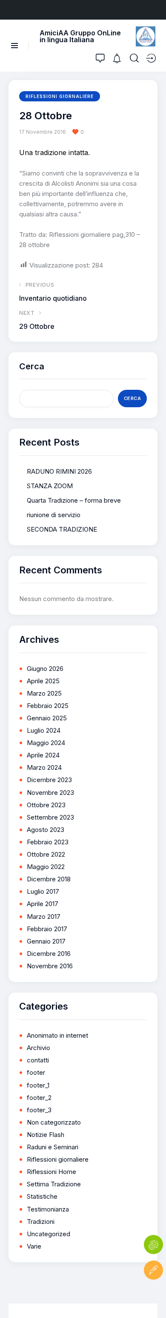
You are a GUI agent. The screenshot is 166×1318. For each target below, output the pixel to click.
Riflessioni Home (51, 1172)
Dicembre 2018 (49, 879)
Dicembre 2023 (49, 780)
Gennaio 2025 (47, 718)
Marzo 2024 (44, 767)
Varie (34, 1246)
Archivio (38, 1048)
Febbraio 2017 (47, 929)
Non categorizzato (54, 1122)
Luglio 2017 (43, 891)
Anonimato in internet (57, 1035)
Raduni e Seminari (52, 1147)
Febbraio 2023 (48, 842)
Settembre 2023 (50, 817)
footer (36, 1072)
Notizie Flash (45, 1135)
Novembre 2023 (50, 792)
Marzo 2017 (43, 916)
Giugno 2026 (45, 669)
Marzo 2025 (44, 693)
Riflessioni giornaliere (60, 96)
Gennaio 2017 (46, 941)
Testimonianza (48, 1209)
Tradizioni (40, 1221)
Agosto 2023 (45, 830)
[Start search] (134, 58)
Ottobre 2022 (46, 854)
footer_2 (39, 1098)
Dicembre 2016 (49, 954)
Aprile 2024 (43, 755)
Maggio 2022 (46, 867)
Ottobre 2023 (46, 805)
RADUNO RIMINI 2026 (59, 471)
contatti (38, 1060)
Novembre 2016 (50, 966)
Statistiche (42, 1196)
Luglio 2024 (43, 730)
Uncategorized (48, 1234)
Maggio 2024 (46, 743)
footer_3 (39, 1110)
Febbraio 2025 (48, 706)
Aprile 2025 (43, 681)
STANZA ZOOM (50, 486)
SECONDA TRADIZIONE (62, 529)
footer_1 (38, 1085)
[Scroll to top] (153, 1295)
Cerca (31, 366)
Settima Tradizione (54, 1184)
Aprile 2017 (42, 904)
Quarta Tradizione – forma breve (74, 500)
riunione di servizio (53, 515)
